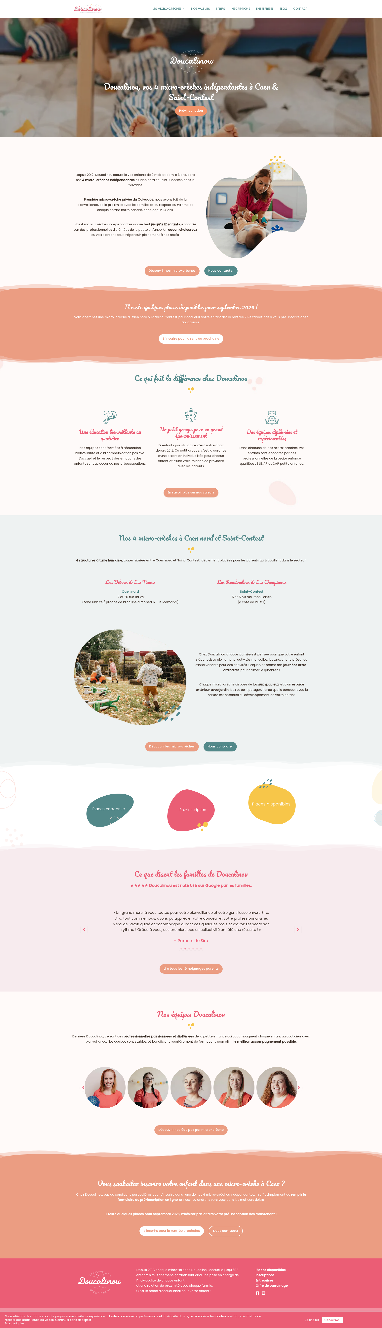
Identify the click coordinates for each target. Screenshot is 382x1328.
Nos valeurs (200, 9)
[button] (183, 9)
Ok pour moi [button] (332, 1320)
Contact (300, 9)
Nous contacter (221, 270)
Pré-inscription (191, 110)
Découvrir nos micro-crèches (172, 270)
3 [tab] (189, 949)
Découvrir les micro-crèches (172, 746)
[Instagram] (263, 1293)
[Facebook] (257, 1293)
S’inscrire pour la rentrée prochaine (191, 338)
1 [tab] (181, 949)
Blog (283, 9)
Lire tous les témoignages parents (191, 968)
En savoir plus (14, 1323)
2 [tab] (185, 949)
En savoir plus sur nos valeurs (191, 492)
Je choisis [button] (312, 1320)
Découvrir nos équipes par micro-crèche (191, 1129)
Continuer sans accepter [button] (73, 1320)
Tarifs (220, 9)
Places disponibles (271, 1270)
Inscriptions (240, 9)
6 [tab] (201, 949)
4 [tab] (193, 949)
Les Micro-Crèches (166, 9)
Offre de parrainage (272, 1285)
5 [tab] (197, 949)
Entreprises (265, 9)
